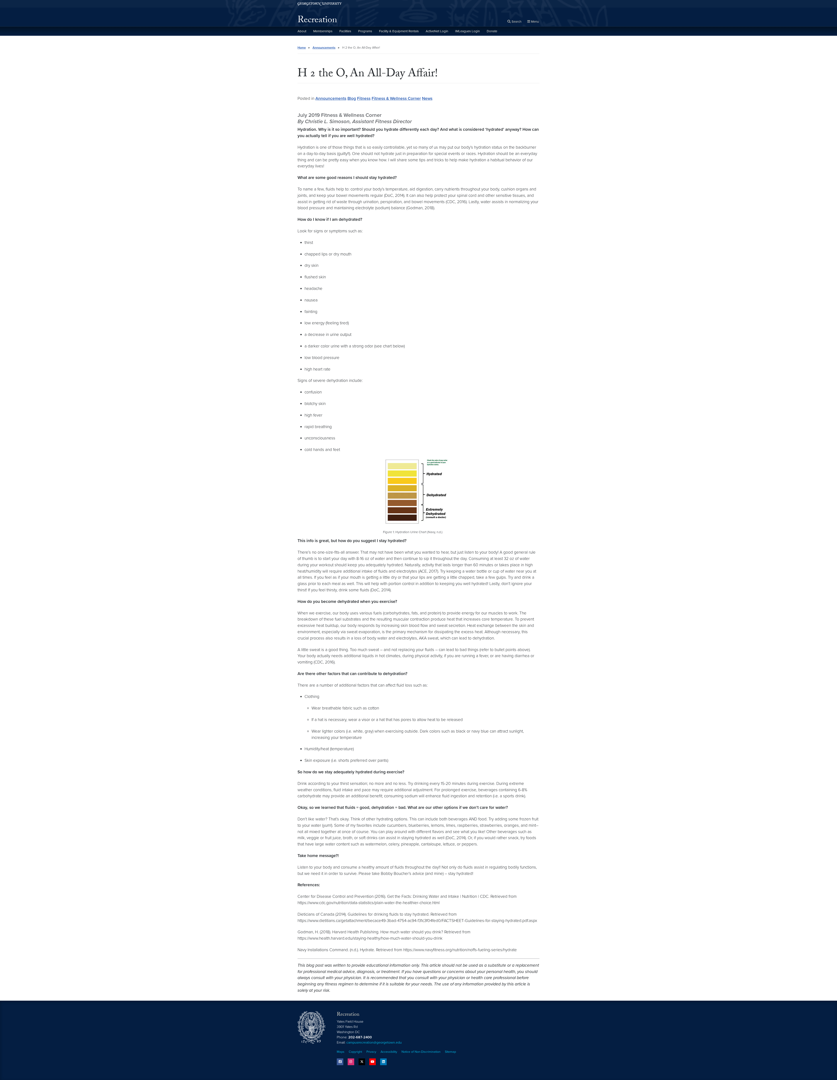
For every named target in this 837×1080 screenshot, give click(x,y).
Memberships (322, 31)
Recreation (317, 20)
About (302, 31)
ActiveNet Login (437, 31)
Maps (340, 1052)
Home (302, 47)
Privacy (371, 1052)
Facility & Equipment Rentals (399, 31)
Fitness (364, 98)
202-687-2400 (360, 1037)
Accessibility (389, 1052)
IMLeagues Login (467, 31)
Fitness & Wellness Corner (396, 98)
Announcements (324, 47)
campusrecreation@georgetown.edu (374, 1042)
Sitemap (450, 1052)
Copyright (355, 1052)
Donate (492, 31)
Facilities (345, 31)
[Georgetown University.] (320, 4)
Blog (351, 98)
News (427, 98)
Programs (365, 31)
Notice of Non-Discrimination (421, 1052)
